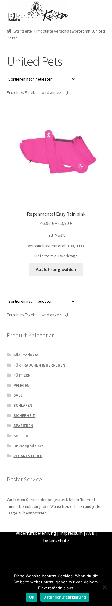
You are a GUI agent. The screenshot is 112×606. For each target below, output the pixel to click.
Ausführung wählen (56, 269)
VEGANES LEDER (27, 455)
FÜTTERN (22, 375)
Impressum (71, 533)
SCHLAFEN (22, 405)
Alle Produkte (25, 355)
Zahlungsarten (39, 525)
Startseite (23, 31)
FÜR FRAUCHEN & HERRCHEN (39, 365)
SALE (17, 395)
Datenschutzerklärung (64, 597)
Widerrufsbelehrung (35, 533)
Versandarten (71, 525)
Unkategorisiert (28, 446)
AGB (90, 533)
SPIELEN (20, 435)
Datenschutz (56, 541)
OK (32, 597)
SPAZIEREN (23, 425)
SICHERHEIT (24, 415)
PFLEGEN (21, 385)
